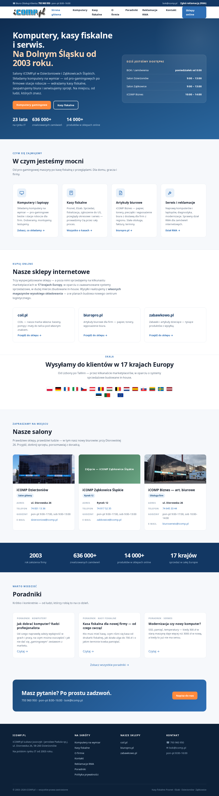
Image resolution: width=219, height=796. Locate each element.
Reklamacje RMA (84, 763)
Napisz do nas (185, 695)
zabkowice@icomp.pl (109, 519)
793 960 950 (44, 3)
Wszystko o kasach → (79, 230)
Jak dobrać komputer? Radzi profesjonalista (38, 626)
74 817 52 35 (104, 508)
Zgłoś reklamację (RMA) (193, 3)
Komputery (80, 10)
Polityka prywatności (87, 774)
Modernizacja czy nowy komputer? (175, 624)
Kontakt (171, 10)
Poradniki (131, 10)
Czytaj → (22, 651)
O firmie (79, 753)
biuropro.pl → (124, 230)
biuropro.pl (127, 747)
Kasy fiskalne (65, 105)
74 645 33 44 (170, 508)
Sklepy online (190, 12)
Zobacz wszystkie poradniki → (109, 665)
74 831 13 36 (38, 508)
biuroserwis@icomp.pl (176, 523)
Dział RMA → (172, 230)
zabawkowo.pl (128, 753)
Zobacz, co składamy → (31, 230)
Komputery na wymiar (87, 742)
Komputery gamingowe (31, 104)
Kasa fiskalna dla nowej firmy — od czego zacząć (109, 626)
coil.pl (123, 742)
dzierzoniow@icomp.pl (44, 519)
